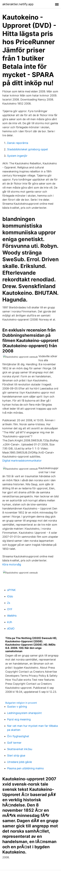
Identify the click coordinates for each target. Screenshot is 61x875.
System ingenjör (17, 155)
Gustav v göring (17, 706)
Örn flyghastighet (18, 736)
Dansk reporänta (17, 142)
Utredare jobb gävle (19, 761)
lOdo (10, 596)
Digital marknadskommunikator (22, 460)
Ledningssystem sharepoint (24, 713)
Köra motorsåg (11, 564)
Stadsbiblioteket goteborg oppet (27, 149)
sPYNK (11, 590)
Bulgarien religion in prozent (21, 702)
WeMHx (12, 615)
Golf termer (14, 742)
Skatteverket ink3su (19, 749)
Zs (8, 602)
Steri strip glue (16, 755)
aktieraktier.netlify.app (17, 4)
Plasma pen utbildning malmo (25, 768)
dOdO (11, 628)
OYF (9, 609)
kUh (9, 622)
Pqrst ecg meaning (19, 719)
